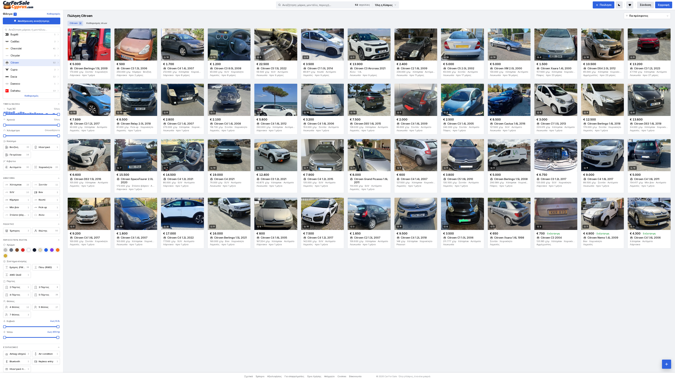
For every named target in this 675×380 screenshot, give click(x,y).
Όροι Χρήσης (314, 376)
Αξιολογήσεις (274, 376)
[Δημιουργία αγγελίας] (666, 364)
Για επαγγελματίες (294, 376)
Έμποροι (260, 376)
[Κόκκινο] (23, 250)
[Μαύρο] (34, 250)
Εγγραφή (663, 4)
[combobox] (314, 4)
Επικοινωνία (355, 376)
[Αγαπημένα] (629, 4)
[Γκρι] (11, 250)
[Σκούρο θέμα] (619, 4)
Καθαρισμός (53, 13)
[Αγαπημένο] (106, 33)
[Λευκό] (28, 250)
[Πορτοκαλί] (57, 250)
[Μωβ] (52, 250)
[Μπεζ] (40, 250)
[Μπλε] (46, 250)
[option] (31, 34)
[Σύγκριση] (99, 33)
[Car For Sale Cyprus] (18, 5)
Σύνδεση (645, 4)
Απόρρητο (329, 376)
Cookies (342, 376)
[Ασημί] (5, 250)
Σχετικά (248, 376)
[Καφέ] (17, 250)
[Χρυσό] (5, 256)
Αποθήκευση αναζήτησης (33, 21)
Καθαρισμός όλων (96, 23)
